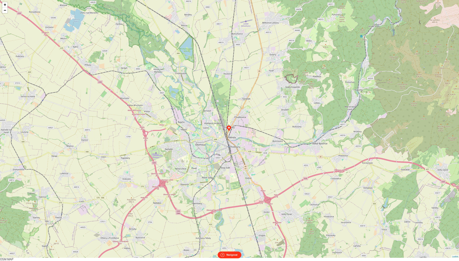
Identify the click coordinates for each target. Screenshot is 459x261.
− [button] (5, 10)
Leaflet (455, 256)
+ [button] (5, 5)
